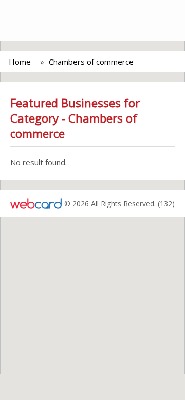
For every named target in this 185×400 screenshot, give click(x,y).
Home (20, 61)
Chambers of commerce (91, 61)
